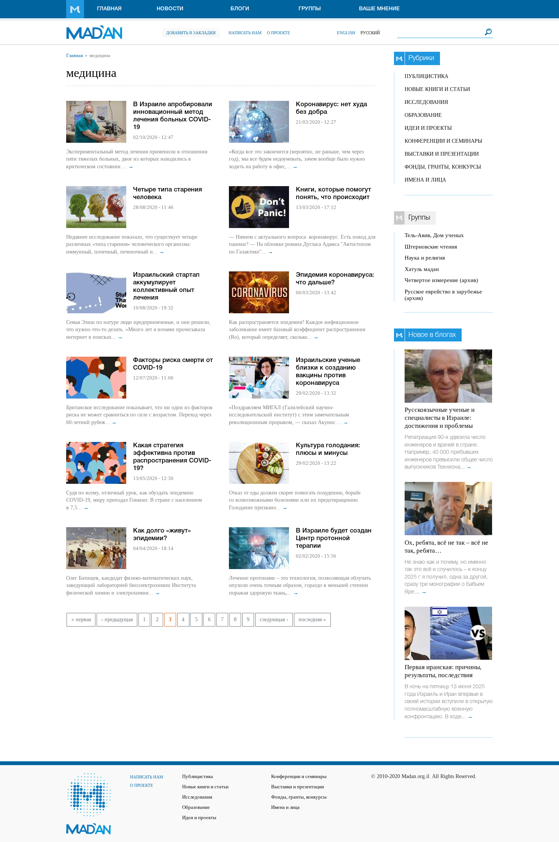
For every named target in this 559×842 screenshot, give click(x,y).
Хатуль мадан (422, 269)
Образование (423, 115)
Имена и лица (425, 180)
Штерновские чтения (431, 247)
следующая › (274, 619)
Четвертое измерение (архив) (441, 280)
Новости (170, 8)
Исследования (426, 102)
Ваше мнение (379, 8)
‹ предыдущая (117, 619)
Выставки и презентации (442, 154)
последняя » (312, 619)
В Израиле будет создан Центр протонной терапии (334, 538)
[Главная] (94, 29)
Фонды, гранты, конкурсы (443, 167)
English (346, 32)
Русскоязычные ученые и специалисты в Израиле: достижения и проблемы (440, 417)
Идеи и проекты (428, 128)
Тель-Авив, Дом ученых (434, 235)
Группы (310, 8)
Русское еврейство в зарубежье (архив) (443, 295)
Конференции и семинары (443, 141)
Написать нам (245, 32)
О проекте (278, 32)
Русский (370, 32)
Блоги (239, 8)
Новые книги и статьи (437, 89)
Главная (109, 8)
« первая (81, 619)
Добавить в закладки (191, 32)
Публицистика (426, 76)
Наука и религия (425, 258)
